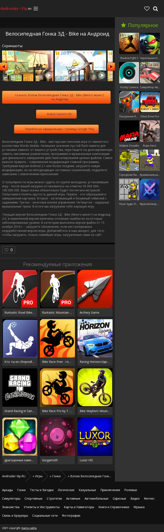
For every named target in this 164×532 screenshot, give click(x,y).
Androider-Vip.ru (16, 8)
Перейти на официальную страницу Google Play (59, 129)
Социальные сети (45, 515)
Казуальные (87, 490)
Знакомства (10, 507)
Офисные (119, 498)
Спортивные (33, 498)
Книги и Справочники (113, 507)
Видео (135, 498)
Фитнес (149, 498)
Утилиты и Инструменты (42, 507)
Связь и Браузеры (15, 515)
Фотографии (71, 515)
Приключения (110, 490)
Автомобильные (96, 498)
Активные (73, 498)
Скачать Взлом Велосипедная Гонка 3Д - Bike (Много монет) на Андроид (59, 97)
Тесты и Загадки (42, 490)
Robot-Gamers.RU (59, 114)
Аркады (7, 490)
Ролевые (130, 490)
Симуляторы (11, 498)
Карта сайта (29, 528)
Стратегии (54, 498)
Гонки (21, 490)
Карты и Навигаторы (79, 507)
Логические (66, 490)
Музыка (139, 507)
